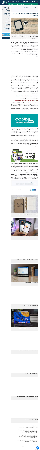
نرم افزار (18, 183)
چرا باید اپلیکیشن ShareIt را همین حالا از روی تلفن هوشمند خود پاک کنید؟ (27, 259)
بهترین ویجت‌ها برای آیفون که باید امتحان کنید (31, 419)
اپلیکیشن (31, 183)
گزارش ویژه (32, 4)
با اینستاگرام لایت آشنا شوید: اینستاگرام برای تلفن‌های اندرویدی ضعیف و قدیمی (26, 100)
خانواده (15, 4)
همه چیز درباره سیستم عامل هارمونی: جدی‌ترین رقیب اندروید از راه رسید (27, 96)
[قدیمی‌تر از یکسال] (24, 204)
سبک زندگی (25, 4)
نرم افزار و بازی (27, 183)
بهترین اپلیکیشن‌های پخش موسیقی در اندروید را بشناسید (30, 305)
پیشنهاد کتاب (22, 183)
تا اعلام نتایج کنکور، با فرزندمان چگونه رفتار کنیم (6, 28)
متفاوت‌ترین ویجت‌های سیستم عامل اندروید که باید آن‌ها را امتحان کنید (28, 350)
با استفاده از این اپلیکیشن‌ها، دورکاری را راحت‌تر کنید (31, 373)
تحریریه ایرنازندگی (36, 183)
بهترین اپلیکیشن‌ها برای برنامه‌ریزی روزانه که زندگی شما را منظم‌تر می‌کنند (28, 214)
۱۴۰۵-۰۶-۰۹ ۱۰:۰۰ (7, 11)
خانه (35, 4)
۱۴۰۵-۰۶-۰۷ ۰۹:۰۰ (7, 30)
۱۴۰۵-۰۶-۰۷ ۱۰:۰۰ (7, 25)
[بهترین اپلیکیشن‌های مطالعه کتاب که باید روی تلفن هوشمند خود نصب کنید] (24, 26)
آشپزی (12, 4)
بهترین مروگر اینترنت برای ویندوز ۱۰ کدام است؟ (31, 282)
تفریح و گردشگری (19, 4)
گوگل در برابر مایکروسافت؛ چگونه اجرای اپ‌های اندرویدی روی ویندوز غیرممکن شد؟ (27, 440)
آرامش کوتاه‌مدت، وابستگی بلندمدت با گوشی (7, 15)
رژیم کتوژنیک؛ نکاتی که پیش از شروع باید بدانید (6, 23)
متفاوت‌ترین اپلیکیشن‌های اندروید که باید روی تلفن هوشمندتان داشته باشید (27, 396)
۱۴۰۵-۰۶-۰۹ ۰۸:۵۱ (7, 17)
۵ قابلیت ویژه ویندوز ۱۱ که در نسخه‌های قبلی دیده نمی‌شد (30, 432)
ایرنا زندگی (30, 2)
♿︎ (37, 447)
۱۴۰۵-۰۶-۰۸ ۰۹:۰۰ (7, 21)
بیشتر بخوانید (34, 426)
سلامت (29, 4)
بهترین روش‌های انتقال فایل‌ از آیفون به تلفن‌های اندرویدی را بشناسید (28, 236)
